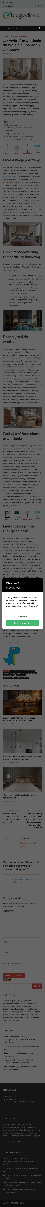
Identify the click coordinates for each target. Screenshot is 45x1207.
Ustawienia (22, 616)
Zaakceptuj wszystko (22, 623)
